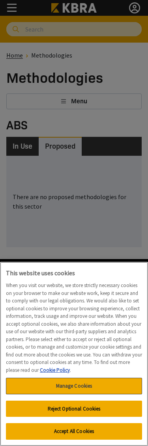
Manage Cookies (74, 386)
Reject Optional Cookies (74, 408)
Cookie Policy (55, 370)
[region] (74, 354)
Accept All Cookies (74, 431)
